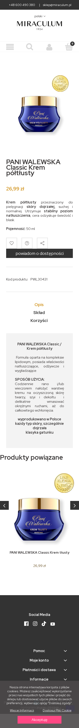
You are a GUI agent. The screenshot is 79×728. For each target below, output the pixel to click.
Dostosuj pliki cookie (57, 710)
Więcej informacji (22, 710)
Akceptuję (39, 719)
